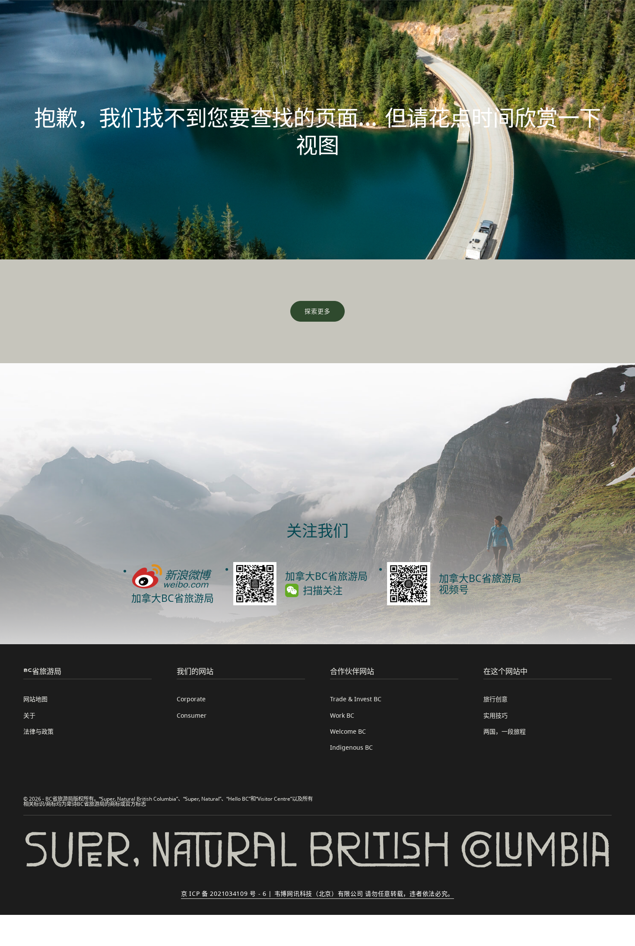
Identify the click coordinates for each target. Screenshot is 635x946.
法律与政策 (38, 731)
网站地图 (35, 699)
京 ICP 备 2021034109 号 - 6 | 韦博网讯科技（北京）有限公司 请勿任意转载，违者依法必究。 (317, 893)
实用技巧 (495, 715)
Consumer (191, 715)
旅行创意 (495, 699)
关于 (29, 715)
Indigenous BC (351, 747)
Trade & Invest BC (355, 699)
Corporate (191, 699)
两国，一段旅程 (504, 731)
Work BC (342, 715)
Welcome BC (348, 731)
